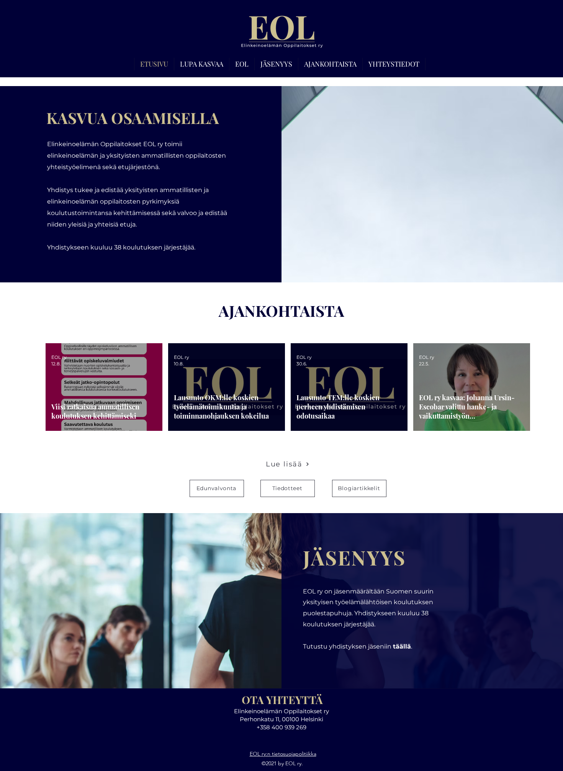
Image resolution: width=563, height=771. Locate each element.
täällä (402, 646)
